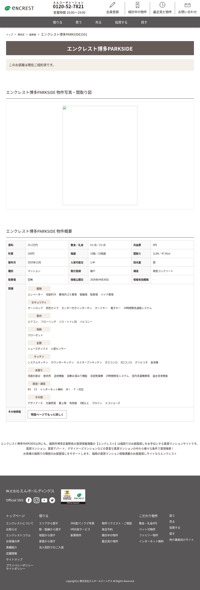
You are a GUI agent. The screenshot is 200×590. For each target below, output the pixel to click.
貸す (144, 22)
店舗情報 (11, 553)
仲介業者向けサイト (181, 539)
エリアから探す (48, 523)
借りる (57, 22)
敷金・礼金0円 (148, 523)
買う (79, 22)
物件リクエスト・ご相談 (117, 523)
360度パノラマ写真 (82, 523)
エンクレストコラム (18, 535)
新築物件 (76, 535)
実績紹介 (11, 547)
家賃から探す (47, 541)
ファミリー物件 (148, 535)
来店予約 (107, 529)
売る (98, 22)
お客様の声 (13, 541)
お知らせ (11, 529)
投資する (121, 22)
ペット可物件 (147, 529)
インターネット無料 (151, 541)
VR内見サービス (80, 529)
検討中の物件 (137, 11)
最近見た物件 (162, 11)
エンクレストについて (19, 523)
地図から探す (47, 535)
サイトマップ (14, 559)
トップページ (15, 516)
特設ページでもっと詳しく (47, 414)
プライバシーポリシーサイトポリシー (19, 567)
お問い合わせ (187, 11)
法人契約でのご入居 (51, 547)
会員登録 (112, 11)
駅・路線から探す (50, 529)
